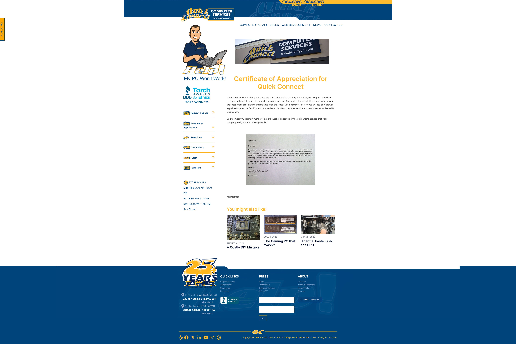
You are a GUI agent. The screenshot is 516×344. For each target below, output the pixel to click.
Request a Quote (199, 113)
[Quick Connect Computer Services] (207, 11)
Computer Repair (253, 24)
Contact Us (333, 24)
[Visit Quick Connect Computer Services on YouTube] (205, 337)
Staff (194, 157)
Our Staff (302, 281)
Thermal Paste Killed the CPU (317, 243)
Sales (274, 24)
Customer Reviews (267, 288)
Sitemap (301, 291)
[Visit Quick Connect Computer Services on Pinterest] (219, 337)
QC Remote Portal (310, 299)
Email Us (195, 167)
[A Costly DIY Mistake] (243, 227)
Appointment (226, 285)
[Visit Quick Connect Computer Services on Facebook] (186, 337)
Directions (195, 137)
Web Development (296, 24)
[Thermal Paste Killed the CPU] (317, 224)
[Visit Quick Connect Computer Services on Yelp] (181, 337)
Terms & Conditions (306, 285)
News (317, 24)
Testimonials (197, 147)
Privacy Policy (304, 288)
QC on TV (263, 291)
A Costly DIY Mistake (243, 247)
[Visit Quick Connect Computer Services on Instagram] (212, 337)
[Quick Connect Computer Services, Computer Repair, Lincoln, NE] (237, 300)
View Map (206, 302)
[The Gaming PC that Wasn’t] (280, 224)
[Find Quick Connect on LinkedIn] (199, 337)
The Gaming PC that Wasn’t (279, 243)
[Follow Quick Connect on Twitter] (193, 337)
